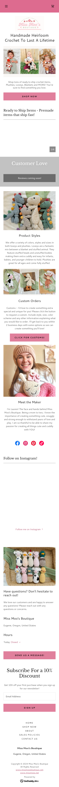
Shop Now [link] (29, 726)
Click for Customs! (29, 337)
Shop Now (29, 96)
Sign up (29, 707)
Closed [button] (14, 642)
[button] (6, 6)
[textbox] (29, 696)
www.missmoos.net (29, 772)
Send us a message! (29, 655)
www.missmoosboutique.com (29, 769)
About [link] (29, 730)
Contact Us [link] (29, 738)
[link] (53, 6)
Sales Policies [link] (29, 734)
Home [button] (29, 722)
